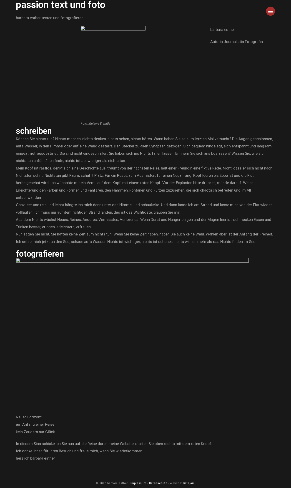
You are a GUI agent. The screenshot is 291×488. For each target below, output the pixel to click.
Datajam (189, 483)
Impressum (138, 483)
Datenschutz (158, 483)
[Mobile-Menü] (270, 14)
